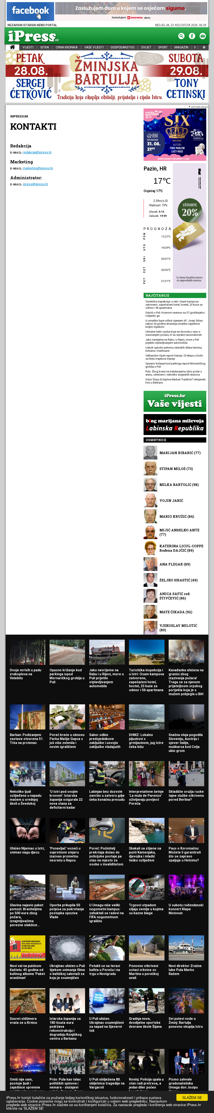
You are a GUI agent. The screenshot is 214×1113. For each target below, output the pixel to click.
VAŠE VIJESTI (94, 47)
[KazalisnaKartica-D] (188, 226)
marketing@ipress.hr (38, 168)
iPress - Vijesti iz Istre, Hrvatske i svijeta (8, 47)
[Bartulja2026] (107, 76)
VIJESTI (28, 47)
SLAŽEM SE (192, 1097)
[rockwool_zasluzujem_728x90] (131, 12)
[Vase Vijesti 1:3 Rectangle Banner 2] (175, 401)
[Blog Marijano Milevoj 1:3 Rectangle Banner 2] (175, 425)
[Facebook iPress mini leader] (30, 12)
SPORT (163, 47)
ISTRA (44, 47)
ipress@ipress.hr (35, 184)
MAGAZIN (181, 47)
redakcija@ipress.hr (37, 152)
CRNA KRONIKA (67, 47)
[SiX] (175, 134)
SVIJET (146, 47)
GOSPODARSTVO (122, 47)
